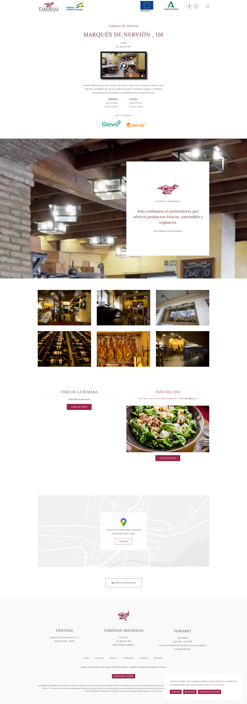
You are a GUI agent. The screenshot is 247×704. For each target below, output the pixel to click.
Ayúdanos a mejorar (157, 667)
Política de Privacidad (213, 685)
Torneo (143, 658)
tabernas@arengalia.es (123, 644)
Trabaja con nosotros (138, 667)
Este (86, 658)
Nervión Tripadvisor (125, 583)
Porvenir (128, 658)
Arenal (113, 658)
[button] (207, 6)
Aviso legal (105, 667)
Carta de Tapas (168, 458)
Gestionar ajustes (210, 692)
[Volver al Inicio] (48, 6)
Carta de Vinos (79, 407)
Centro (99, 658)
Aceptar (123, 541)
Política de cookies (119, 667)
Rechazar (190, 692)
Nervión (158, 658)
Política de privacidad (90, 667)
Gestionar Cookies (123, 676)
